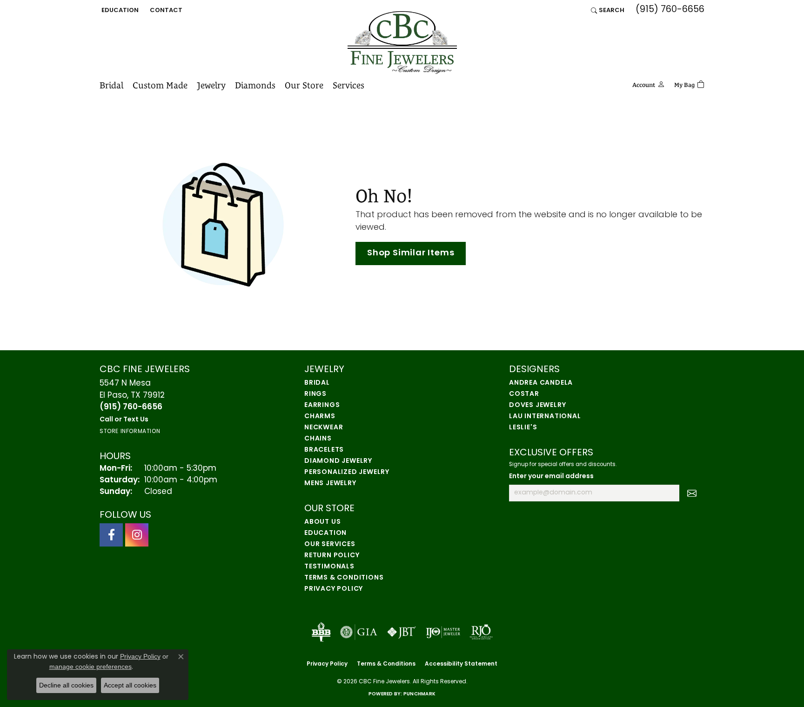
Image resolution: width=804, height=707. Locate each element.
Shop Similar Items (410, 253)
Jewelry (211, 85)
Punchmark (419, 694)
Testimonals (329, 566)
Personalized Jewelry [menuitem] (346, 472)
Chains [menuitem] (318, 438)
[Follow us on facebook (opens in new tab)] (111, 535)
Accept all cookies (130, 685)
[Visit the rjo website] (481, 632)
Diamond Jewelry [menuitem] (338, 461)
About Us (322, 522)
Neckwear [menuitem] (323, 427)
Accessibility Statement (461, 664)
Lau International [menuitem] (545, 416)
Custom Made (160, 85)
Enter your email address (551, 477)
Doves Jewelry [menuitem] (537, 405)
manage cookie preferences (90, 666)
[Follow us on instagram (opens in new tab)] (136, 535)
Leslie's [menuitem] (523, 427)
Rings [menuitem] (315, 394)
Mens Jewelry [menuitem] (330, 483)
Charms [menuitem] (319, 416)
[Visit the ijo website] (443, 632)
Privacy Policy (333, 589)
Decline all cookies (66, 685)
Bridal (111, 85)
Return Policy (331, 555)
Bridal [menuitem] (317, 383)
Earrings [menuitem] (322, 405)
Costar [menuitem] (524, 394)
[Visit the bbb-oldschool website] (321, 632)
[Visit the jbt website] (401, 632)
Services (348, 85)
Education (325, 533)
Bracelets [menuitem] (324, 450)
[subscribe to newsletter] (691, 493)
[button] (119, 10)
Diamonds (255, 85)
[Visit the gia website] (358, 632)
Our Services (329, 544)
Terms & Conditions (343, 577)
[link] (165, 10)
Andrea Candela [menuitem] (541, 383)
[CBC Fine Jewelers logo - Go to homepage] (402, 42)
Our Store (304, 85)
